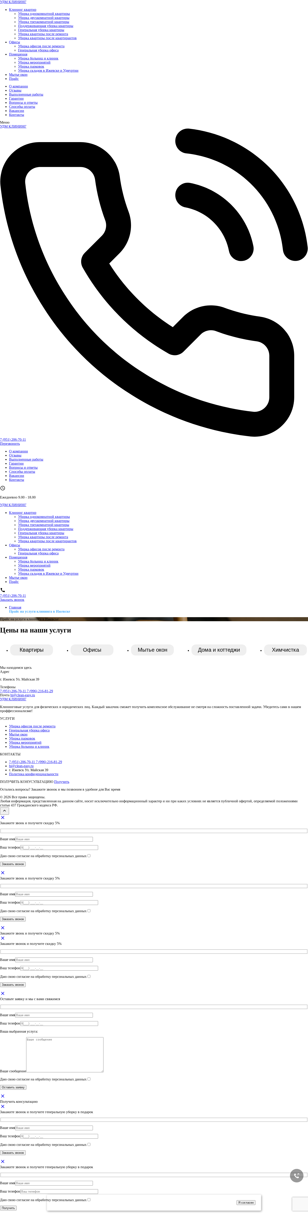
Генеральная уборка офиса (38, 50)
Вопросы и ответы (23, 102)
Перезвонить (10, 443)
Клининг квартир (22, 10)
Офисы (14, 42)
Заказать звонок (12, 600)
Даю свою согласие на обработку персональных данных (43, 856)
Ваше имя (7, 839)
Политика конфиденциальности (33, 774)
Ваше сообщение (13, 1071)
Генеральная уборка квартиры (41, 30)
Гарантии (16, 98)
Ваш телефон (10, 847)
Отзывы (15, 90)
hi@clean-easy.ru (22, 695)
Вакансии (16, 111)
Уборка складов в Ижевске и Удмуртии (48, 70)
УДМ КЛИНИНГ (13, 2)
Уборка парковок (31, 66)
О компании (18, 86)
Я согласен (246, 1202)
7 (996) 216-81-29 (40, 691)
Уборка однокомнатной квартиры (44, 14)
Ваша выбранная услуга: (19, 1031)
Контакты (16, 115)
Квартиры (32, 650)
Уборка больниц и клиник (38, 58)
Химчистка (285, 650)
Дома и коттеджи (219, 650)
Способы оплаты (22, 106)
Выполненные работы (26, 94)
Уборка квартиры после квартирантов (47, 38)
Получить (61, 782)
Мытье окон (18, 74)
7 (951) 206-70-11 (13, 439)
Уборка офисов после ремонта (41, 46)
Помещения (18, 54)
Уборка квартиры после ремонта (43, 34)
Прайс (14, 79)
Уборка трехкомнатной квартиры (43, 22)
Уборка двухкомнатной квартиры (43, 18)
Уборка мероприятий (34, 62)
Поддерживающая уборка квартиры (45, 26)
